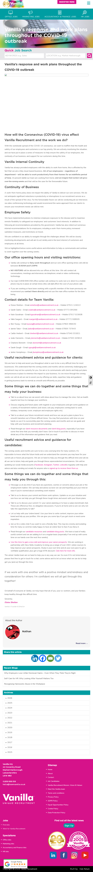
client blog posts (59, 428)
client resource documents (37, 428)
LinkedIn (63, 464)
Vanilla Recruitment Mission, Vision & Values (65, 785)
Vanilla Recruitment (29, 869)
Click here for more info (65, 550)
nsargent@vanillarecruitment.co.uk (43, 319)
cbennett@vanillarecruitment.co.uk (46, 342)
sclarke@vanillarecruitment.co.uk (41, 310)
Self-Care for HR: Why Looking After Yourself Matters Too (29, 678)
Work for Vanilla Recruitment (14, 829)
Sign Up (69, 825)
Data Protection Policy (56, 812)
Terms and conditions (56, 793)
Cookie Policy (53, 808)
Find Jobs (6, 825)
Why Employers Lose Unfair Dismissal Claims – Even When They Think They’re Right (40, 673)
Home (50, 769)
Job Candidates (53, 781)
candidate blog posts (55, 531)
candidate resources (34, 531)
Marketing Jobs (8, 844)
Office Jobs (7, 840)
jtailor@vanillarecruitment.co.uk (41, 328)
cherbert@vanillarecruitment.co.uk (44, 333)
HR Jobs (6, 851)
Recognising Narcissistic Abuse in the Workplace (24, 684)
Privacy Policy (53, 797)
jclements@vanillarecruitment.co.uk (45, 338)
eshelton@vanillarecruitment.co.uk (44, 305)
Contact (51, 777)
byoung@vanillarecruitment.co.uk (40, 324)
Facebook (39, 464)
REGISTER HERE (66, 2)
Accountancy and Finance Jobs (14, 847)
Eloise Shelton (11, 602)
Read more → (82, 643)
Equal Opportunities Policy (58, 805)
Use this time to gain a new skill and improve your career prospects (39, 542)
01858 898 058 (9, 781)
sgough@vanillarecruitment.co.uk (42, 347)
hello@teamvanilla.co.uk (14, 784)
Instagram (48, 464)
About (50, 773)
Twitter (56, 464)
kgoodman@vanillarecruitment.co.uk (45, 314)
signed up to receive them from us (63, 468)
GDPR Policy (53, 801)
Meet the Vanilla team (56, 789)
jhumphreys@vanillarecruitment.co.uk (48, 352)
